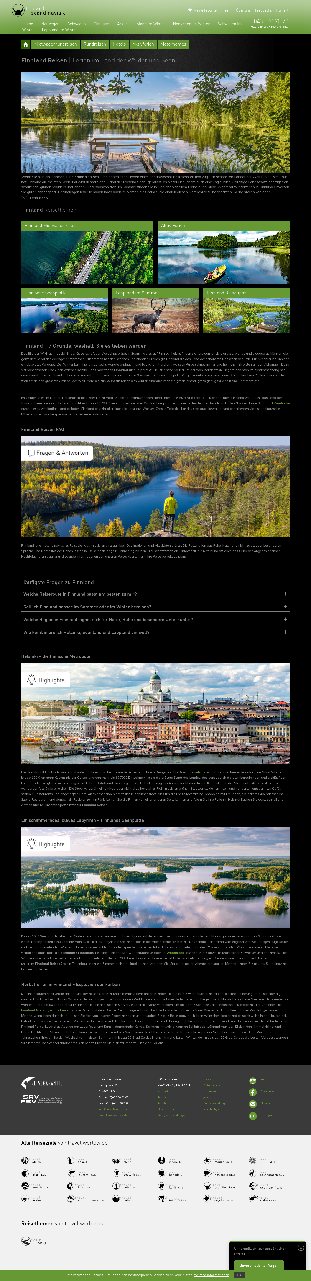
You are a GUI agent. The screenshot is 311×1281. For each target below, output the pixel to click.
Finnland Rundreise (274, 403)
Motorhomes (173, 44)
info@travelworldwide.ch (115, 1109)
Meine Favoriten (206, 11)
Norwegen (50, 24)
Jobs (206, 1097)
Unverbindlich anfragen (259, 1266)
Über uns (243, 11)
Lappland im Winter (59, 30)
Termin (162, 1097)
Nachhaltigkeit (212, 1109)
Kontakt (282, 11)
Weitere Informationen (211, 1275)
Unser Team (166, 1109)
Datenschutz (211, 1085)
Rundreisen (95, 44)
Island (27, 24)
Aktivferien (143, 44)
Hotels (119, 44)
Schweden (76, 24)
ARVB (207, 1079)
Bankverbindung (214, 1103)
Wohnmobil (175, 953)
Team (227, 11)
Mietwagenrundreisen (55, 44)
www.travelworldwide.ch (115, 1115)
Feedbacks (263, 11)
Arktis (122, 24)
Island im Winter (150, 24)
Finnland (101, 24)
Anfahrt (163, 1103)
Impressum (210, 1091)
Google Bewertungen (172, 1115)
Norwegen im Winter (191, 24)
